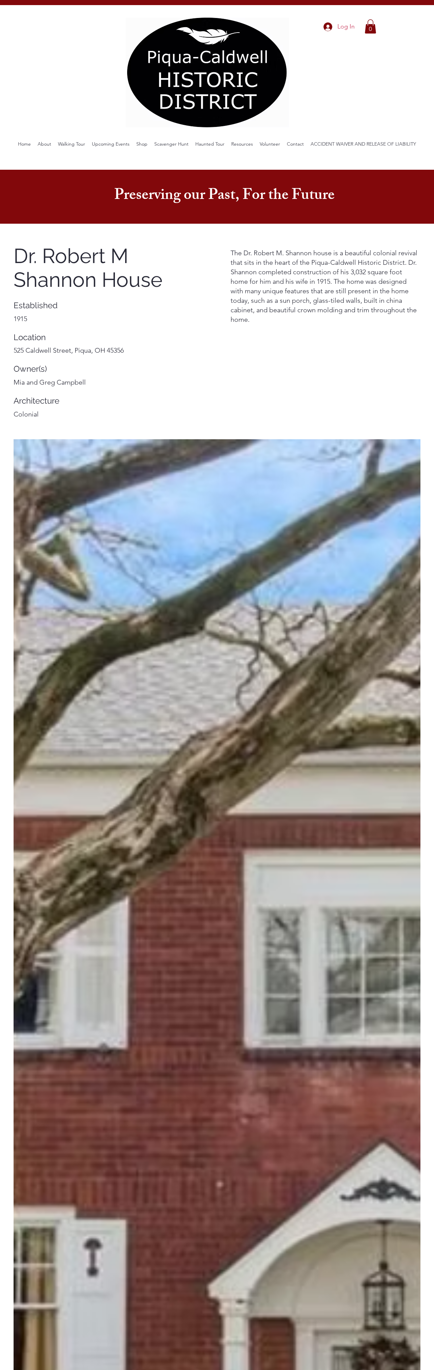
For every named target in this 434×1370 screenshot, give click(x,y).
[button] (370, 26)
